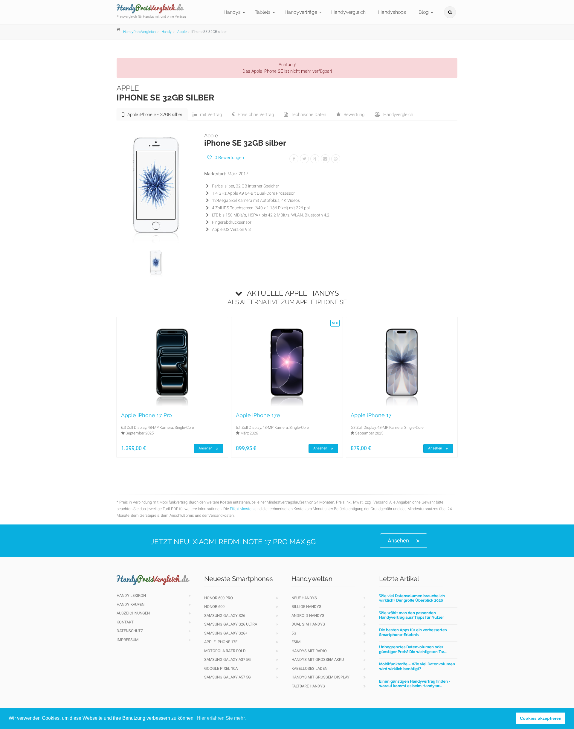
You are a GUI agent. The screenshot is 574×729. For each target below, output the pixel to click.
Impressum (127, 640)
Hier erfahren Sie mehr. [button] (221, 718)
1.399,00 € (133, 448)
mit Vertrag (211, 114)
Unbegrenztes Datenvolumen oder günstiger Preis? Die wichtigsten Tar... (413, 649)
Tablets (263, 12)
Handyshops (392, 12)
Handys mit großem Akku (317, 659)
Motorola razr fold (225, 651)
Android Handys (307, 615)
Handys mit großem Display (320, 677)
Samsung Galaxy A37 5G (227, 659)
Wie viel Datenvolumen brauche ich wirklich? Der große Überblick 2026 (412, 598)
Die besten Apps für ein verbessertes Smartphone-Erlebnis (413, 632)
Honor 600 (214, 606)
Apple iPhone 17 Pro (146, 415)
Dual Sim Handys (308, 624)
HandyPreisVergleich (139, 32)
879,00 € (361, 448)
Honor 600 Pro (218, 598)
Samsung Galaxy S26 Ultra (230, 624)
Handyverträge (301, 12)
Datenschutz (130, 631)
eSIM (295, 642)
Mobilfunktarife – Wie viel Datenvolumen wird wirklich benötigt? (417, 666)
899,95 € (246, 448)
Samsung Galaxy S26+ (225, 633)
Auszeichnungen (133, 613)
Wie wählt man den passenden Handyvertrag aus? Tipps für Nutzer (411, 615)
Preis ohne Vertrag (256, 114)
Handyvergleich (348, 12)
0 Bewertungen (229, 157)
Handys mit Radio (309, 651)
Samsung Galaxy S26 (224, 615)
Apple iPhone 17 (371, 415)
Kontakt (125, 622)
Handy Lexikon (131, 595)
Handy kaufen (130, 604)
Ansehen (206, 448)
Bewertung (354, 114)
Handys (232, 12)
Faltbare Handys (308, 686)
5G (293, 633)
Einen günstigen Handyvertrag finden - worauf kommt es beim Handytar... (414, 683)
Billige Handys (306, 606)
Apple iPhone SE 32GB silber (154, 114)
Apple (182, 32)
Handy (166, 32)
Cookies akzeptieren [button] (540, 718)
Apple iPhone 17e (258, 415)
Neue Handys (304, 598)
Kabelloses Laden (309, 668)
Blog (424, 12)
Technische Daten (308, 114)
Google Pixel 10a (221, 668)
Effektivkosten (242, 509)
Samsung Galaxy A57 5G (227, 677)
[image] (156, 188)
